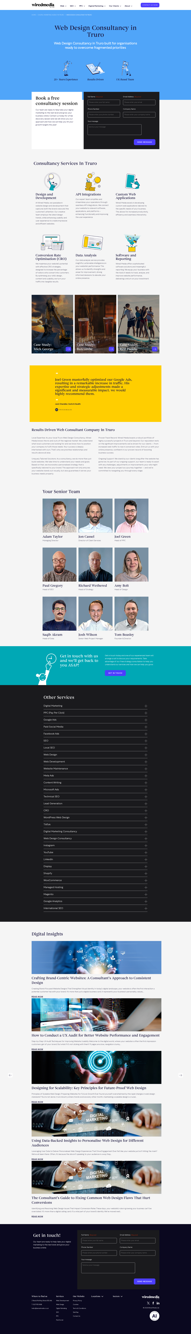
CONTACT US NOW (150, 5)
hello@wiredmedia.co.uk (40, 1308)
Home (34, 15)
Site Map (75, 1312)
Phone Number (93, 109)
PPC (81, 6)
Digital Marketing (96, 6)
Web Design (60, 1304)
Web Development (62, 1300)
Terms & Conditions (79, 1308)
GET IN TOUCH (115, 673)
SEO (72, 6)
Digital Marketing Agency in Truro (51, 15)
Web (62, 6)
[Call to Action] (68, 349)
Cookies (75, 1304)
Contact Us (76, 1316)
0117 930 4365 (37, 1304)
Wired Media (152, 1308)
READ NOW (37, 997)
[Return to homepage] (43, 5)
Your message (93, 121)
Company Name (129, 109)
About (127, 6)
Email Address (132, 97)
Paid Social (59, 1320)
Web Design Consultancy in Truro (79, 15)
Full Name (95, 97)
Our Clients (114, 6)
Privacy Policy (77, 1300)
